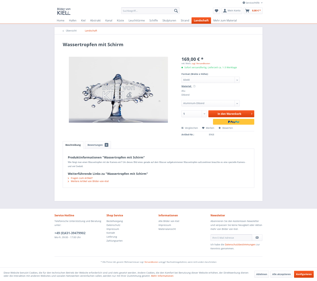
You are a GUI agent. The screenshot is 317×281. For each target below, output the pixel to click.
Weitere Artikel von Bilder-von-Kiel (89, 181)
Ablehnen (261, 274)
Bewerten (227, 127)
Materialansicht (167, 229)
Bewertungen (97, 144)
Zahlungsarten (114, 240)
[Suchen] (176, 10)
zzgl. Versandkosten (201, 63)
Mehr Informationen (162, 275)
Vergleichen (191, 127)
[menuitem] (150, 10)
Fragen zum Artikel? (81, 178)
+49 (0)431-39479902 (70, 233)
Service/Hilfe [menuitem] (252, 2)
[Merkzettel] (216, 10)
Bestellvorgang (114, 221)
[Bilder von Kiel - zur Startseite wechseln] (64, 11)
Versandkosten (151, 262)
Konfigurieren (304, 274)
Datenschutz (113, 225)
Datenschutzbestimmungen (240, 244)
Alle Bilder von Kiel (168, 221)
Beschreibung (73, 144)
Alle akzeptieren (281, 274)
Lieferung (111, 236)
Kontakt (110, 232)
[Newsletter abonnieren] (257, 237)
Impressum (112, 229)
